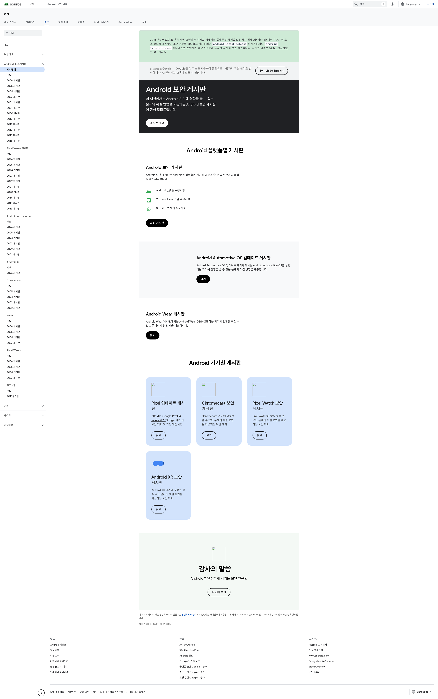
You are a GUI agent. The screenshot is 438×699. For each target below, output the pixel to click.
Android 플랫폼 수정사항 (170, 190)
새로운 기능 (10, 22)
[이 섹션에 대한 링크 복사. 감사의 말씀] (236, 570)
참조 (144, 22)
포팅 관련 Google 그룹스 (192, 677)
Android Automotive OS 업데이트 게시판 (233, 258)
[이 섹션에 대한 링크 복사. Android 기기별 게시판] (245, 363)
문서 (32, 4)
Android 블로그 (187, 655)
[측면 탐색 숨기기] (41, 692)
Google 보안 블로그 (189, 661)
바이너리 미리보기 (59, 661)
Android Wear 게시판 (165, 314)
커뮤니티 (72, 691)
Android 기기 (101, 22)
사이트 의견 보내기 (136, 691)
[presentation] (219, 150)
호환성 (81, 22)
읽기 (203, 279)
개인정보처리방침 (114, 691)
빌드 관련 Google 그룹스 (192, 672)
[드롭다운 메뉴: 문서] (38, 4)
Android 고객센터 (318, 644)
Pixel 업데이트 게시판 (168, 406)
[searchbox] (23, 33)
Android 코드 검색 (57, 4)
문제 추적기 (314, 672)
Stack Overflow (317, 666)
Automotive (125, 22)
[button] (20, 54)
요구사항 (54, 650)
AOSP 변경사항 (278, 48)
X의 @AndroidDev (189, 650)
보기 (209, 435)
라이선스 (97, 691)
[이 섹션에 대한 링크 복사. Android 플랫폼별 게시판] (248, 151)
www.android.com (319, 655)
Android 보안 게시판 (176, 89)
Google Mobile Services (321, 661)
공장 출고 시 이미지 (59, 666)
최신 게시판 (157, 223)
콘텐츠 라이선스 (189, 614)
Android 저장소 (58, 644)
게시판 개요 (157, 123)
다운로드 (54, 655)
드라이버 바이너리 (59, 672)
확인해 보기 (219, 592)
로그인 (430, 4)
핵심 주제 (63, 22)
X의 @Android (187, 644)
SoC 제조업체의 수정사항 (171, 208)
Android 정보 (57, 691)
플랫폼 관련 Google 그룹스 (193, 666)
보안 (46, 22)
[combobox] (370, 4)
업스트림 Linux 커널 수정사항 (173, 199)
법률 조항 (84, 691)
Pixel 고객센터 (316, 650)
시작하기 (30, 22)
